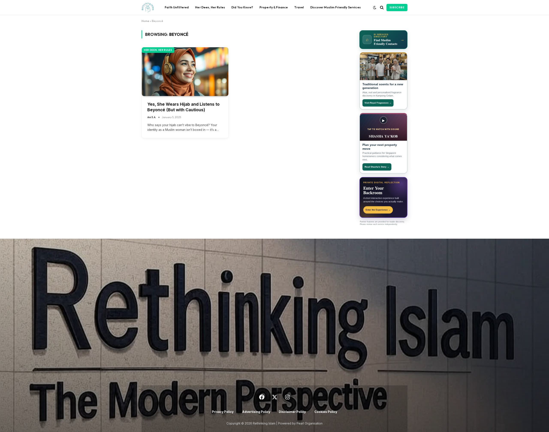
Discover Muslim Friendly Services (335, 7)
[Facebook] (261, 397)
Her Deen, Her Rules (210, 7)
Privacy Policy (223, 412)
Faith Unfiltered (177, 7)
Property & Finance (273, 7)
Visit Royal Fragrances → (378, 103)
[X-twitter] (274, 397)
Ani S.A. (151, 117)
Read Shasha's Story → (377, 167)
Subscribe (396, 7)
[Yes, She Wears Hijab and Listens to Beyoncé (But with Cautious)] (185, 71)
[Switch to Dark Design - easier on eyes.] (374, 7)
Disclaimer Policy (292, 412)
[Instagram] (287, 397)
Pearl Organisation (310, 423)
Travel (299, 7)
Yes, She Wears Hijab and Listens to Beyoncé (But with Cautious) (183, 107)
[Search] (382, 7)
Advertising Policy (256, 412)
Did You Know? (242, 7)
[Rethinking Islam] (148, 7)
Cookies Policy (325, 412)
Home (145, 21)
